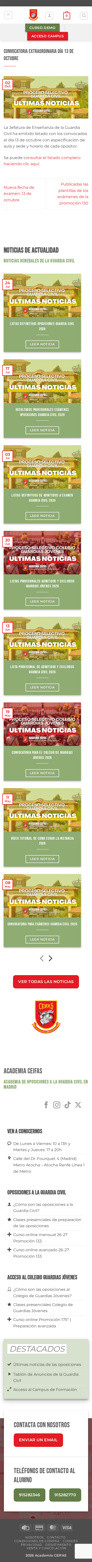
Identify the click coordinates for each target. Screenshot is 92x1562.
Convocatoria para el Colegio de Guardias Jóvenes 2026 (42, 755)
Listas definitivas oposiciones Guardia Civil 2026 (42, 326)
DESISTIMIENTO (58, 1545)
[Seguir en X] (78, 1105)
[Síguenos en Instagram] (56, 1105)
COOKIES (70, 1541)
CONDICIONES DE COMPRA (37, 1541)
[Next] (50, 959)
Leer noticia (42, 344)
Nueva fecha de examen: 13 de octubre (19, 193)
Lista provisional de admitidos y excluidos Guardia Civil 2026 (42, 669)
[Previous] (42, 959)
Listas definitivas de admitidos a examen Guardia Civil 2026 (42, 498)
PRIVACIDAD (31, 1545)
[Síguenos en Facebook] (46, 1105)
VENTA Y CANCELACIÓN (46, 1548)
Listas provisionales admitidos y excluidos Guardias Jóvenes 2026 (42, 584)
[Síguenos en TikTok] (67, 1105)
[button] (8, 15)
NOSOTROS (34, 1537)
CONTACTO (56, 1537)
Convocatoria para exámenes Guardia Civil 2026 (42, 924)
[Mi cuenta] (49, 16)
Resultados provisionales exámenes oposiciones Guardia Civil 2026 (42, 412)
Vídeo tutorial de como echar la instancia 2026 (42, 841)
